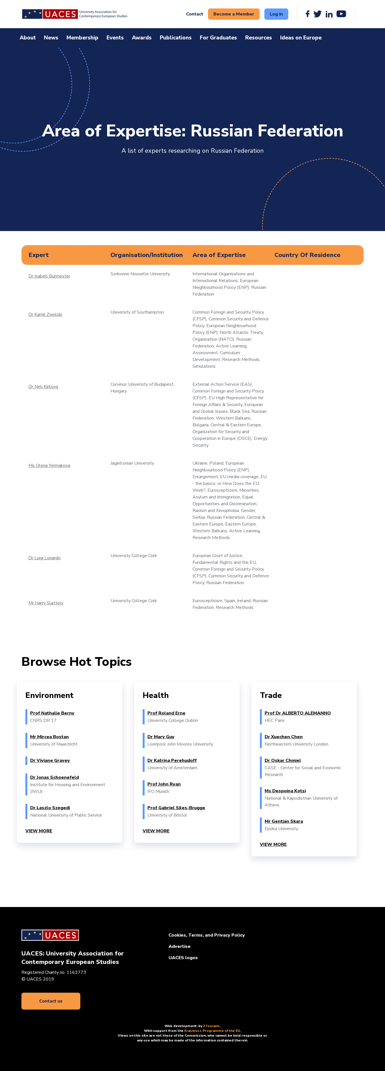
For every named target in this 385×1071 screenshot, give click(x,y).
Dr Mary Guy (160, 737)
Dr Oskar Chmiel (283, 760)
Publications (176, 37)
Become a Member (233, 14)
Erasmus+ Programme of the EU (212, 1030)
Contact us (51, 1001)
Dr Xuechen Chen (284, 737)
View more (38, 831)
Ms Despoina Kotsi (285, 791)
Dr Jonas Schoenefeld (54, 777)
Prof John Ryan (164, 784)
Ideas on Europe (301, 37)
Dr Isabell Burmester (49, 276)
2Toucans (211, 1026)
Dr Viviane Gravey (50, 760)
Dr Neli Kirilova (43, 386)
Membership (82, 37)
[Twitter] (317, 14)
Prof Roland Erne (166, 713)
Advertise (180, 946)
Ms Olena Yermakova (49, 465)
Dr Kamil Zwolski (45, 314)
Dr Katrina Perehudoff (172, 760)
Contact (194, 14)
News (51, 37)
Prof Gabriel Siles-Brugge (176, 808)
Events (115, 37)
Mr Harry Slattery (45, 603)
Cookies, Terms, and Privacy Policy (207, 935)
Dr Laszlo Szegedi (50, 808)
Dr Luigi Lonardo (44, 558)
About (28, 37)
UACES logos (183, 958)
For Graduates (218, 37)
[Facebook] (307, 14)
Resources (258, 37)
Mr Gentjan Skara (284, 821)
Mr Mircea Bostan (49, 737)
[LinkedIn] (329, 14)
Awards (142, 37)
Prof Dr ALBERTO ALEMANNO (298, 713)
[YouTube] (341, 14)
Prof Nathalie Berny (52, 713)
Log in (276, 14)
